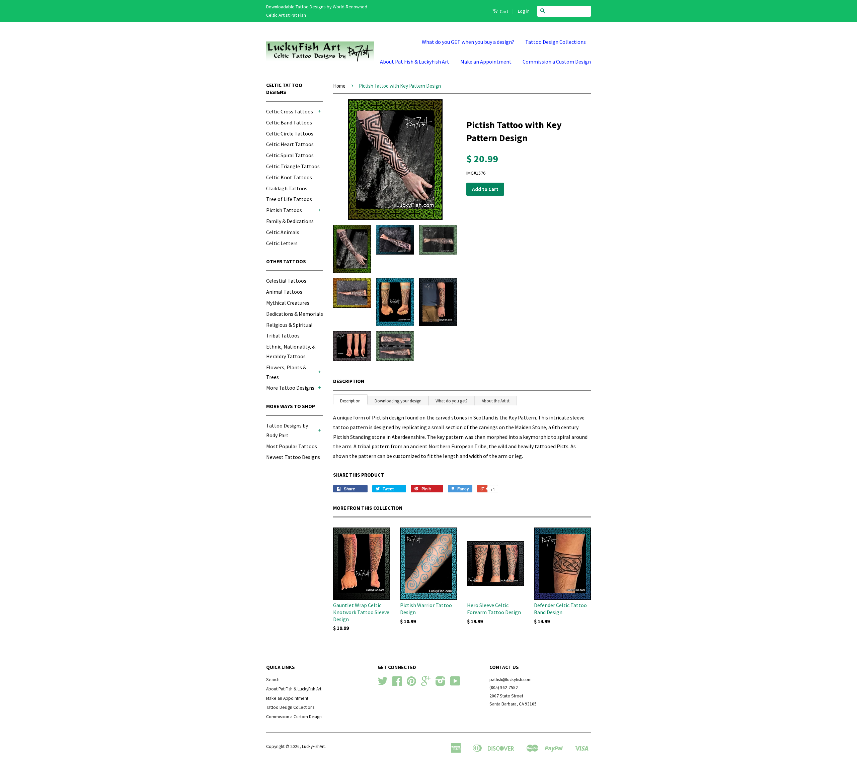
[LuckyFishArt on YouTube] (455, 683)
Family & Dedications (290, 221)
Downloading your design (398, 401)
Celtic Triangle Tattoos (293, 166)
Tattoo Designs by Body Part (287, 430)
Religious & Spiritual (289, 324)
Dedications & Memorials (294, 313)
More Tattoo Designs (290, 387)
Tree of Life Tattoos (289, 199)
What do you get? (452, 401)
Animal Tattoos (284, 291)
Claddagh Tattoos (286, 188)
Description (348, 381)
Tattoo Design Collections (555, 41)
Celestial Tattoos (286, 280)
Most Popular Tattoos (291, 446)
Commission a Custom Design (557, 61)
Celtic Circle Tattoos (289, 133)
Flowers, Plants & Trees (286, 372)
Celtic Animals (282, 232)
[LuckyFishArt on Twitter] (383, 683)
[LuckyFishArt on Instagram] (440, 683)
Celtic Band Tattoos (289, 122)
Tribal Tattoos (283, 335)
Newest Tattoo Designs (293, 457)
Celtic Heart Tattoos (290, 144)
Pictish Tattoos (284, 210)
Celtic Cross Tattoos (289, 111)
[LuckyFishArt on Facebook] (397, 683)
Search (273, 679)
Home (339, 86)
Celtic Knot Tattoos (289, 177)
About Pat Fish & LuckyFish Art (414, 61)
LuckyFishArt (313, 746)
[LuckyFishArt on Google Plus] (426, 683)
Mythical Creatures (287, 302)
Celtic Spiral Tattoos (290, 155)
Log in (524, 11)
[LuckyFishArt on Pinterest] (411, 683)
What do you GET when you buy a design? (468, 41)
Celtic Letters (282, 243)
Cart (503, 11)
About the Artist (496, 401)
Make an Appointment (486, 61)
